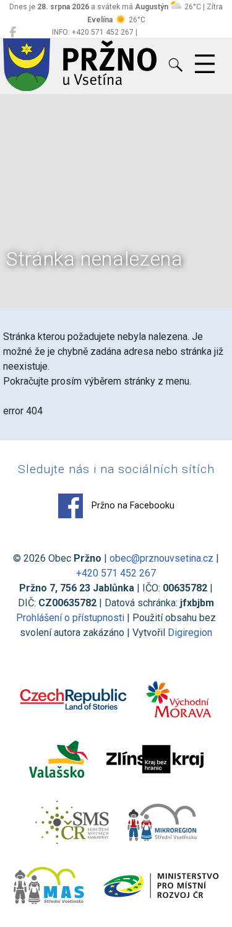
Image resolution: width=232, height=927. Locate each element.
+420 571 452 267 (116, 573)
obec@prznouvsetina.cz (161, 558)
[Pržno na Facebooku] (12, 32)
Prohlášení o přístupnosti (70, 618)
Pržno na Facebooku (131, 505)
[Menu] (205, 64)
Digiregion (190, 632)
